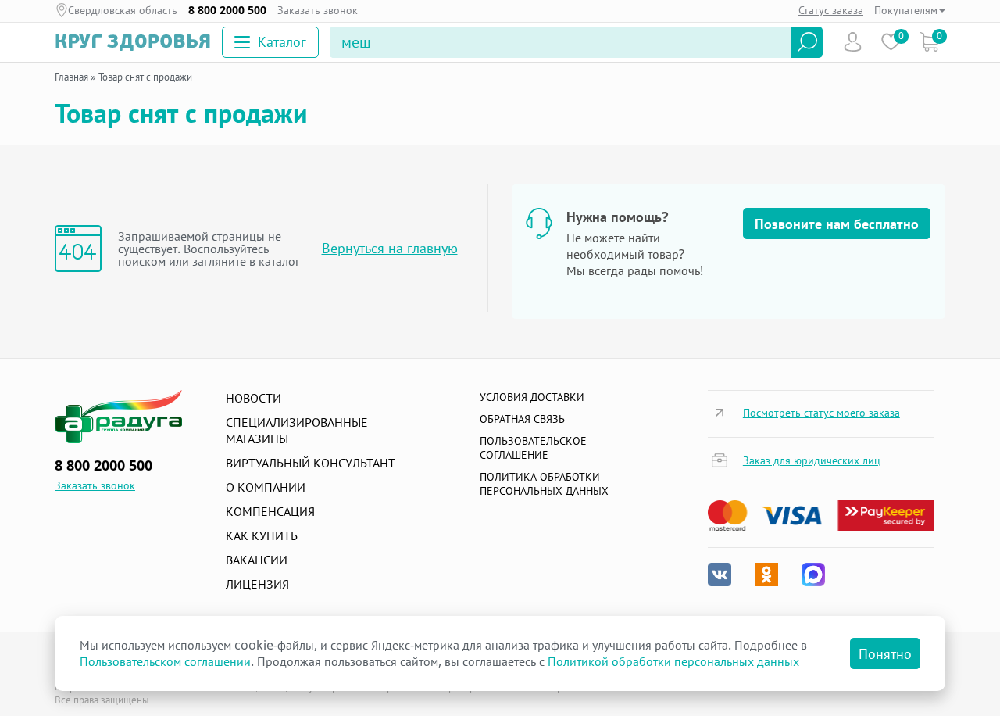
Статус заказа (830, 9)
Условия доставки (532, 396)
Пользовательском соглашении (165, 661)
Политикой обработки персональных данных (673, 661)
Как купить (262, 535)
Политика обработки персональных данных (544, 483)
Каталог (282, 41)
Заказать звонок (317, 10)
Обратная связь (522, 418)
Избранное (891, 42)
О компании (265, 487)
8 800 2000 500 (227, 10)
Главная (71, 77)
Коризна (929, 42)
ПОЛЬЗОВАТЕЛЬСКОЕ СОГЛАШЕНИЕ (533, 447)
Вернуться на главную (390, 248)
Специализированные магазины (297, 430)
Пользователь (852, 42)
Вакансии (257, 559)
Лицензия (257, 583)
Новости (253, 397)
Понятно (885, 653)
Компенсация (270, 511)
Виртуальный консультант (310, 462)
